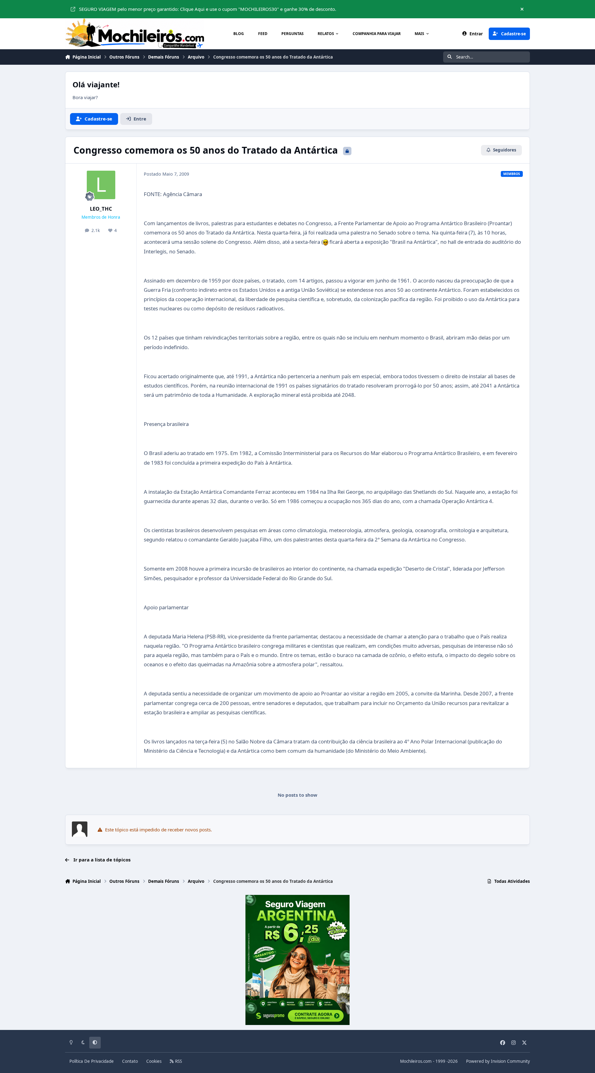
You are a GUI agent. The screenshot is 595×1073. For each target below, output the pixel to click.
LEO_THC (101, 208)
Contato (130, 1061)
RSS (178, 1061)
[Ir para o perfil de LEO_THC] (101, 185)
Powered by (498, 1061)
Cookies (153, 1061)
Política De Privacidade (91, 1061)
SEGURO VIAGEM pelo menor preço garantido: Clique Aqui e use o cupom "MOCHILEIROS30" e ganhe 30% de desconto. (207, 9)
